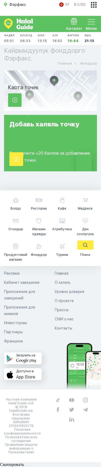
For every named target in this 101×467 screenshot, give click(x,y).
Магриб (73, 38)
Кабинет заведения (21, 282)
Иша (89, 38)
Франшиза (13, 341)
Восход (26, 38)
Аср (57, 38)
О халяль (63, 282)
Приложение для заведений (19, 294)
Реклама (12, 273)
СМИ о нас (64, 319)
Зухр (42, 38)
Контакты (63, 328)
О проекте (64, 301)
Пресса (61, 310)
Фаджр (9, 38)
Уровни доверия (69, 291)
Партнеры (13, 332)
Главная (61, 273)
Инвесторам (15, 323)
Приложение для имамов (19, 310)
